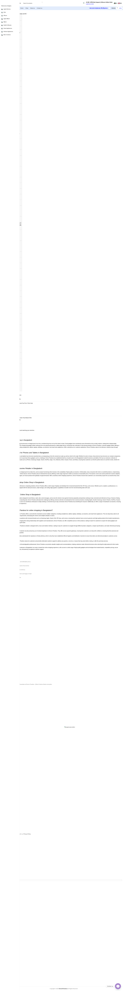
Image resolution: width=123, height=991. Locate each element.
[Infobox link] (62, 561)
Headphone (8, 695)
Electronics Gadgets (9, 697)
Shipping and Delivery (10, 709)
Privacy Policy (8, 704)
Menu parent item (10, 702)
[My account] (109, 8)
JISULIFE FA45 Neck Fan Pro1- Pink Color (22, 403)
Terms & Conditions (9, 707)
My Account (8, 719)
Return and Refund (9, 712)
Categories (8, 690)
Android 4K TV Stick (16, 395)
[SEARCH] (42, 2)
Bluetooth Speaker (9, 692)
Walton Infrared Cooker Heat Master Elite (21, 417)
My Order (7, 716)
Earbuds (7, 699)
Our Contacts (8, 721)
